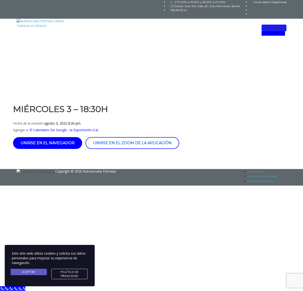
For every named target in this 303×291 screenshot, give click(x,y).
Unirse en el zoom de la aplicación (132, 143)
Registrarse (278, 2)
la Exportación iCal (84, 130)
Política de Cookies (260, 181)
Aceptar (28, 272)
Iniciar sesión (262, 2)
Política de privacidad (146, 234)
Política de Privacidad (262, 176)
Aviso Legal (255, 171)
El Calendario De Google (48, 130)
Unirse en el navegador (48, 143)
